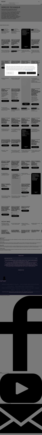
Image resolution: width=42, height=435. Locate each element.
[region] (21, 70)
